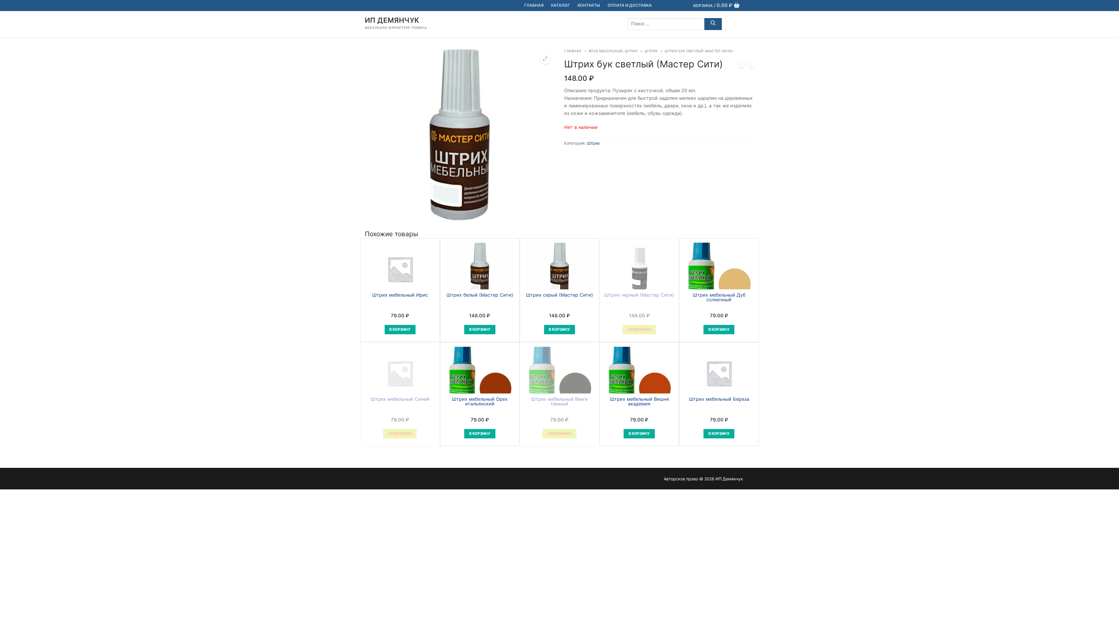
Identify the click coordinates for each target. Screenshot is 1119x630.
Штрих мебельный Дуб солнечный (719, 297)
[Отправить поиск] (713, 24)
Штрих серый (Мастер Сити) (559, 295)
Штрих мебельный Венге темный (559, 401)
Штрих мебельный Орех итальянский (480, 401)
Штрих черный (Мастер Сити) (639, 295)
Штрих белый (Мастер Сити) (479, 295)
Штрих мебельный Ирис (400, 295)
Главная (572, 51)
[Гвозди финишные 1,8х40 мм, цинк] (751, 65)
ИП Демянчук (392, 20)
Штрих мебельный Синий (400, 399)
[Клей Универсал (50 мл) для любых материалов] (741, 65)
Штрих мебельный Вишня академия (639, 401)
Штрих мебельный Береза (719, 399)
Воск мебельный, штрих (613, 51)
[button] (545, 59)
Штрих (651, 51)
